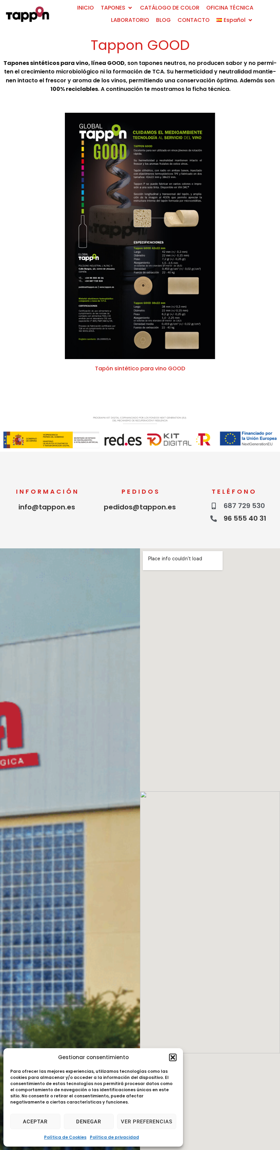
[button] (172, 1057)
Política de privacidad (114, 1137)
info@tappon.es (46, 507)
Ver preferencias (146, 1122)
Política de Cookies (65, 1137)
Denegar (88, 1122)
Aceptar (35, 1122)
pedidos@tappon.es (140, 507)
